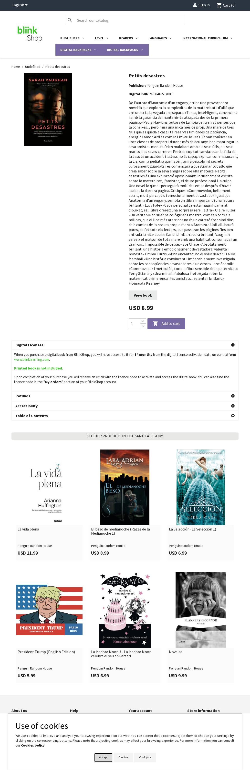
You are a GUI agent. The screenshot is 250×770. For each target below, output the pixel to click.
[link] (49, 505)
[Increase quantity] (143, 321)
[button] (125, 345)
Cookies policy (32, 745)
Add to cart (166, 323)
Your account (140, 710)
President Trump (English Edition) (46, 652)
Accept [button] (103, 757)
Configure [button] (145, 757)
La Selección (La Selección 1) (192, 529)
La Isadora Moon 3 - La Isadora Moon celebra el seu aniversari (121, 654)
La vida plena (28, 529)
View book (143, 295)
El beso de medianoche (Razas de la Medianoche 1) (120, 531)
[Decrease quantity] (143, 326)
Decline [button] (123, 757)
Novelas (175, 652)
